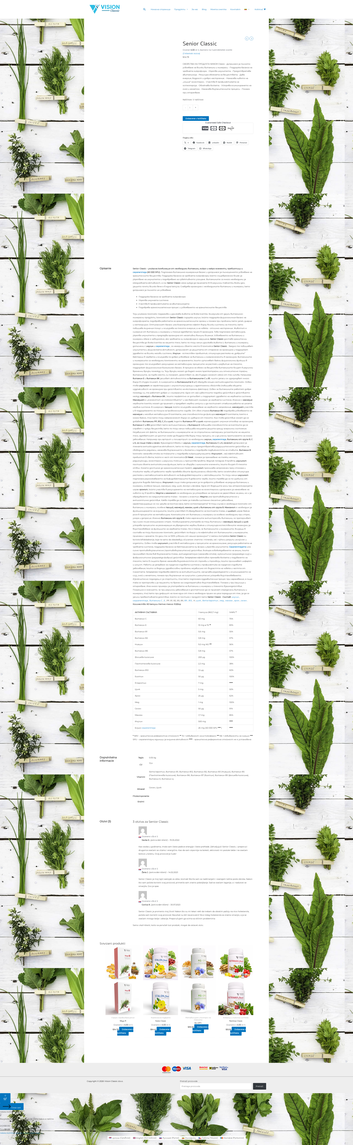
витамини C (155, 600)
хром (236, 600)
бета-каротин (210, 600)
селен (244, 600)
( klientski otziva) (191, 53)
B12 (190, 600)
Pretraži (259, 1086)
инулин (235, 597)
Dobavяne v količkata (195, 118)
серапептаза (140, 272)
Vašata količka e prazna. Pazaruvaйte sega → (21, 1133)
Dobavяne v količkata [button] (125, 1031)
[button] (144, 9)
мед (222, 600)
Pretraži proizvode (188, 1081)
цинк (198, 600)
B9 (185, 600)
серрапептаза (140, 600)
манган (229, 600)
